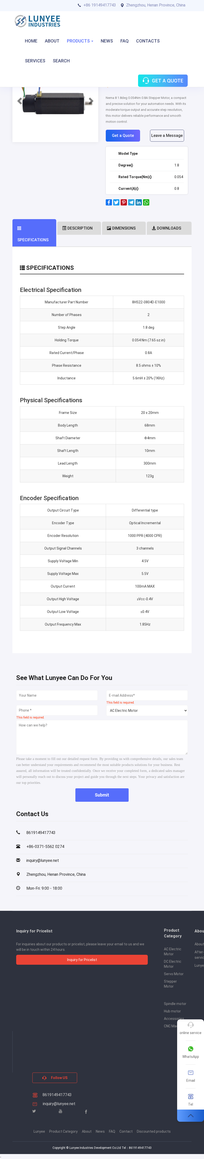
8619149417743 (57, 1094)
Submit (102, 795)
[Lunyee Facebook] (86, 1111)
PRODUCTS (79, 40)
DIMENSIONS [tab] (124, 228)
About (87, 1131)
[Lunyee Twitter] (34, 1111)
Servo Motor (174, 974)
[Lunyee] (37, 21)
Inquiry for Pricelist (82, 960)
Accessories (174, 1019)
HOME (31, 40)
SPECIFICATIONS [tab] (33, 240)
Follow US (58, 1078)
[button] (18, 99)
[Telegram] (131, 204)
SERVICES (35, 60)
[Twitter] (116, 204)
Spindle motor (175, 1004)
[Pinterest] (124, 204)
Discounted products (154, 1131)
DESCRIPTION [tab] (80, 228)
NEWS (107, 40)
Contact (126, 1131)
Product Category (63, 1131)
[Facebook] (109, 204)
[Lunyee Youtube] (60, 1111)
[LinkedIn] (139, 204)
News (100, 1131)
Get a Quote (123, 135)
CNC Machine (174, 1026)
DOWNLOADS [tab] (169, 228)
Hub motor (172, 1011)
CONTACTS (148, 40)
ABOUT (52, 40)
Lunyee (39, 1131)
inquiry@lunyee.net (59, 1103)
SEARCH (61, 60)
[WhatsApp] (146, 204)
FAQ (124, 40)
